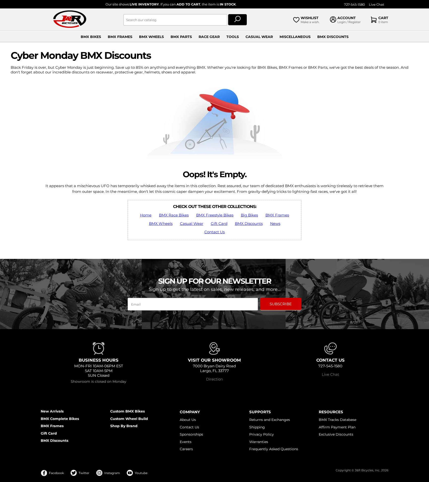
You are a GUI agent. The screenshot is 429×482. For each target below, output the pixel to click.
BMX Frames (120, 37)
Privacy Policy (261, 434)
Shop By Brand (124, 426)
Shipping (257, 427)
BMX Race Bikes (174, 215)
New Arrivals (52, 411)
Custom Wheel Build (129, 419)
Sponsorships (191, 434)
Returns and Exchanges (269, 420)
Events (185, 442)
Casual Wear (259, 37)
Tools (232, 37)
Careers (186, 449)
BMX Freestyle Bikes (214, 215)
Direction (214, 379)
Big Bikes (249, 215)
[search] (237, 20)
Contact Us (214, 232)
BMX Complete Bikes (60, 419)
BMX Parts (181, 37)
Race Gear (209, 37)
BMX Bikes (91, 37)
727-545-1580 (354, 4)
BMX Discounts (333, 37)
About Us (188, 420)
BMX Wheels (151, 37)
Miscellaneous (295, 37)
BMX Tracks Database (337, 420)
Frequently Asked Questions (273, 449)
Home (145, 215)
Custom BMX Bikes (127, 411)
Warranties (258, 442)
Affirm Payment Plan (337, 427)
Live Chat (376, 4)
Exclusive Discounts (336, 434)
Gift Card (219, 223)
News (275, 223)
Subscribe (281, 304)
